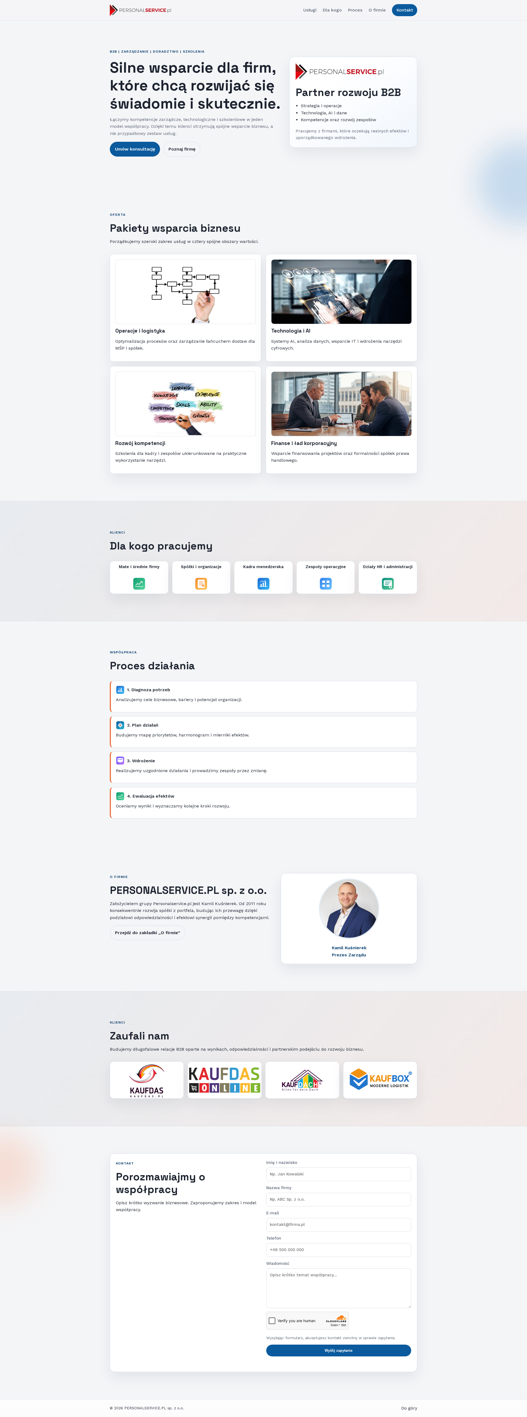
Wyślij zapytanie (338, 1350)
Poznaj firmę (182, 149)
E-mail (272, 1213)
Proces (355, 10)
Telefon (273, 1238)
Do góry (409, 1408)
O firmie (377, 10)
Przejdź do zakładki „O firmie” (147, 932)
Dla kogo (332, 10)
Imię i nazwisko (281, 1162)
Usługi (309, 10)
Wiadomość (277, 1263)
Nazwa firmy (278, 1187)
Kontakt (404, 10)
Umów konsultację (135, 149)
